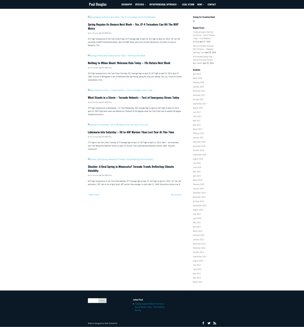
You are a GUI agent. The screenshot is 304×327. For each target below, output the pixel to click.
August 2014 (198, 260)
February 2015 (198, 235)
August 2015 (198, 209)
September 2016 (199, 154)
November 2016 (199, 146)
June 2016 (197, 167)
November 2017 (199, 95)
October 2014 (198, 252)
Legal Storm (188, 5)
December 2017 (199, 91)
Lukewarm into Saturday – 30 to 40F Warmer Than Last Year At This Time (131, 132)
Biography (126, 5)
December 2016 (199, 142)
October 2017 (198, 99)
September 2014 (199, 256)
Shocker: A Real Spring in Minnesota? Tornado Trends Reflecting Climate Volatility (131, 168)
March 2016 (197, 180)
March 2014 (197, 282)
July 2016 (197, 163)
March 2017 (197, 129)
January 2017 (198, 137)
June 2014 (197, 269)
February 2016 (198, 184)
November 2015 (199, 197)
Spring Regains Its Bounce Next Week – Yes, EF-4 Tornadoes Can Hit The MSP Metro (133, 26)
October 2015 (198, 201)
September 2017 (199, 103)
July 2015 (197, 214)
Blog (110, 33)
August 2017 (198, 108)
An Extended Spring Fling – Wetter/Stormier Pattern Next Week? (203, 59)
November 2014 (199, 248)
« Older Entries (93, 194)
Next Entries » (176, 194)
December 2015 (199, 192)
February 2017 (198, 133)
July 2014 (197, 265)
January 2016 (198, 188)
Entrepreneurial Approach (162, 5)
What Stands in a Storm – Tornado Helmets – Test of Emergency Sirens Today (133, 97)
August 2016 (198, 159)
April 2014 (197, 277)
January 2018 (198, 86)
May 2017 (196, 120)
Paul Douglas (94, 33)
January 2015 (198, 239)
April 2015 (197, 226)
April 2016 (197, 176)
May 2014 (197, 273)
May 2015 (197, 222)
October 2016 (198, 150)
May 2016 (196, 171)
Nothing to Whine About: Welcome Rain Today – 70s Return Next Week (129, 63)
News (199, 5)
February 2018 (198, 82)
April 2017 (197, 125)
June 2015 (197, 218)
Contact (212, 5)
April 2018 (197, 74)
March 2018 (197, 78)
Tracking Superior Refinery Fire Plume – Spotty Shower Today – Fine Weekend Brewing (150, 307)
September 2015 (199, 205)
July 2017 (197, 112)
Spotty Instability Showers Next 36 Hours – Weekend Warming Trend (203, 49)
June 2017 (197, 116)
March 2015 (197, 231)
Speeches (139, 5)
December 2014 (199, 243)
